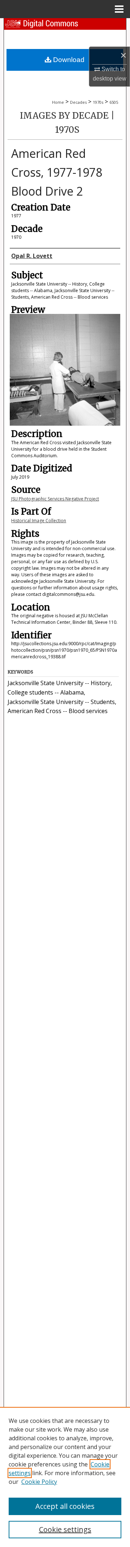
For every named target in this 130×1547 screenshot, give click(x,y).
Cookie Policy (39, 1482)
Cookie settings (65, 1529)
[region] (65, 1477)
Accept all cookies (65, 1506)
